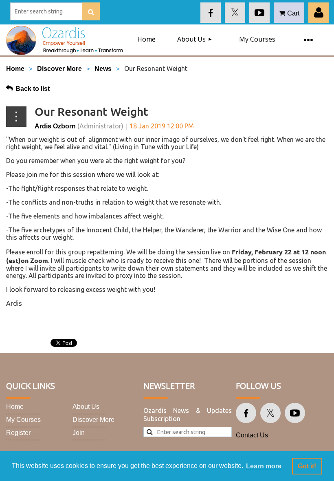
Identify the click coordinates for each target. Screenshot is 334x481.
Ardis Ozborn (55, 126)
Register (18, 432)
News (103, 68)
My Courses (23, 419)
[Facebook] (210, 12)
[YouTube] (259, 12)
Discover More (59, 68)
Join (79, 432)
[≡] (308, 35)
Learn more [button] (263, 466)
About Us (86, 406)
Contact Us (252, 435)
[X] (235, 12)
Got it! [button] (307, 466)
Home (15, 68)
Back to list (32, 88)
